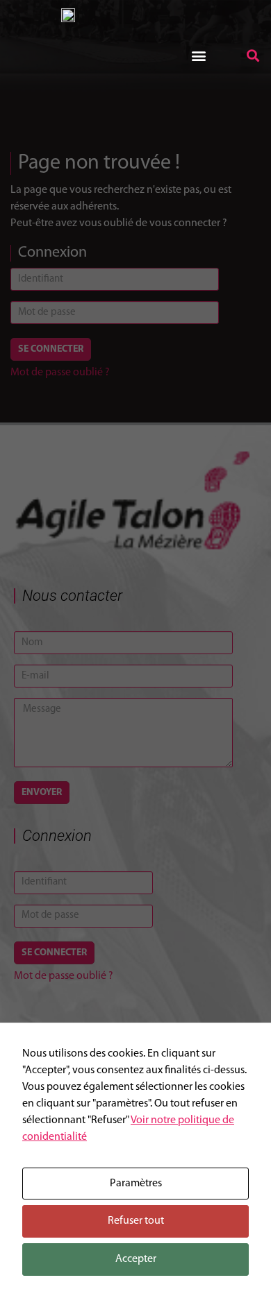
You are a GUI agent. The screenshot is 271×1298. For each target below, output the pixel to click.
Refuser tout (136, 1221)
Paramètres (136, 1183)
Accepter (135, 1259)
